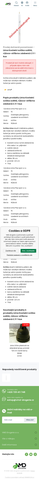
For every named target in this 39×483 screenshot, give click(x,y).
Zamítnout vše (11, 251)
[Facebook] (26, 454)
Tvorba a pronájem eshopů (15, 477)
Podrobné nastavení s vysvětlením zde (19, 255)
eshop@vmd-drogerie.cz (20, 400)
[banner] (8, 4)
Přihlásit (30, 420)
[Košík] (27, 4)
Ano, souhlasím (28, 251)
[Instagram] (35, 454)
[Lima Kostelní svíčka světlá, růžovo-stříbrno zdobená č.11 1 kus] (6, 378)
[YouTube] (31, 454)
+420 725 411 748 (16, 392)
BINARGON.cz (29, 477)
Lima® (9, 90)
